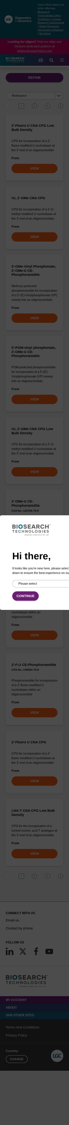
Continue (25, 596)
